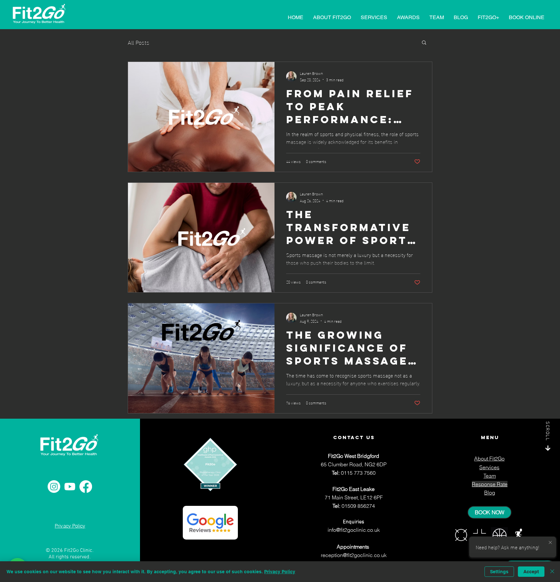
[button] (424, 43)
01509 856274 (358, 506)
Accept (531, 571)
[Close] (552, 571)
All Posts (138, 42)
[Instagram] (54, 486)
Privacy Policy (279, 571)
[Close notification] (550, 543)
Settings (499, 571)
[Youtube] (70, 486)
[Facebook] (85, 486)
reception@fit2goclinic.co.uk (354, 555)
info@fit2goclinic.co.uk (354, 530)
